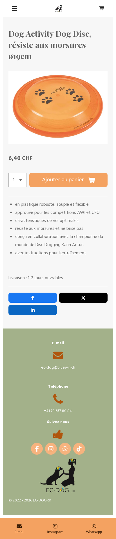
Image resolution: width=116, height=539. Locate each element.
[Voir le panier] (101, 8)
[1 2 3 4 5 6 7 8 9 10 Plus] (17, 180)
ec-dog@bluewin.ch (58, 367)
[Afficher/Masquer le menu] (14, 8)
